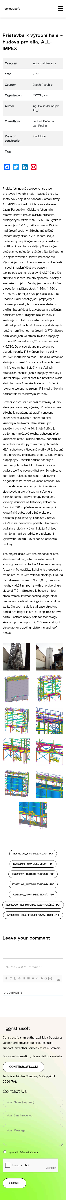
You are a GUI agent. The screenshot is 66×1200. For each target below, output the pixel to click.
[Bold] (6, 978)
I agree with (23, 1152)
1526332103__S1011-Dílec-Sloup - (33, 864)
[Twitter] (16, 167)
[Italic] (10, 978)
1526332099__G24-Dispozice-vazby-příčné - (33, 915)
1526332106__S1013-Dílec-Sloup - (33, 854)
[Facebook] (7, 167)
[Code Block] (37, 978)
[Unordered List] (28, 978)
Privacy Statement (29, 1152)
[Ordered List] (24, 978)
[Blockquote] (32, 978)
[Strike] (19, 978)
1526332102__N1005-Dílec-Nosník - (33, 884)
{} (46, 978)
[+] (50, 978)
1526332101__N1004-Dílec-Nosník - (33, 895)
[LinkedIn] (24, 167)
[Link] (41, 978)
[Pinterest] (33, 167)
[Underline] (15, 978)
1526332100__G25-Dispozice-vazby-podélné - (33, 905)
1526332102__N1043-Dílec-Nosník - (33, 874)
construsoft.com (23, 1066)
